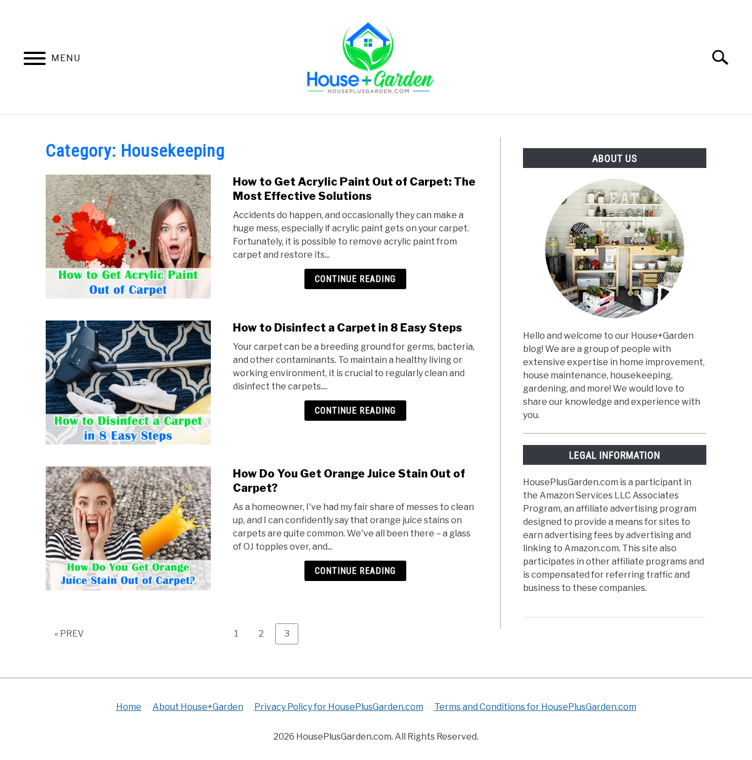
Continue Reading (355, 279)
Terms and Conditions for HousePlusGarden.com (535, 707)
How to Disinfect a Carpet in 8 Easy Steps (347, 327)
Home (128, 707)
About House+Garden (197, 707)
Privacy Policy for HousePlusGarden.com (338, 707)
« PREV (69, 633)
